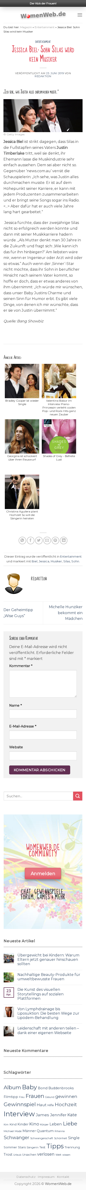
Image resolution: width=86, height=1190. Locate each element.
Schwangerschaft (41, 1138)
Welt (58, 1154)
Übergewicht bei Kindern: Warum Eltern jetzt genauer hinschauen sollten (48, 959)
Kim (6, 1124)
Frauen (34, 1096)
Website (16, 747)
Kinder (22, 1124)
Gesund (49, 1097)
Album (12, 1087)
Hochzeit (66, 1104)
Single (74, 1138)
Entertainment (45, 27)
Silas (66, 561)
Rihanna (60, 1131)
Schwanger (16, 1137)
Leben (56, 1124)
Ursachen (29, 1154)
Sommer (10, 1147)
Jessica (44, 561)
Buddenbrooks (61, 1088)
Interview (19, 1114)
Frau (22, 1097)
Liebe (70, 1123)
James (42, 1114)
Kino (34, 1124)
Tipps (55, 1146)
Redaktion (43, 76)
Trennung (72, 1147)
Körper (44, 1124)
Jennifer (58, 1114)
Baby (29, 1087)
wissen (66, 1154)
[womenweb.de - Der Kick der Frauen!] (43, 14)
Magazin (26, 27)
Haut (42, 1104)
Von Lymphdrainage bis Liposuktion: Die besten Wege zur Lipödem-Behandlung (48, 1013)
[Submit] (77, 796)
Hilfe (50, 1105)
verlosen (46, 1154)
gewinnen (66, 1096)
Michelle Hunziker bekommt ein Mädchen (66, 613)
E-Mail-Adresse (22, 726)
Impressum (46, 1177)
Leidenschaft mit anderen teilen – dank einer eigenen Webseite (48, 1030)
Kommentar (20, 666)
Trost (8, 1154)
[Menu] (80, 14)
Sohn (75, 561)
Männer (29, 1131)
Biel (34, 561)
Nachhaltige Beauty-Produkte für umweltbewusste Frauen (48, 976)
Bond (42, 1088)
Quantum (45, 1131)
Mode (18, 1131)
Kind (13, 1124)
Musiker (56, 561)
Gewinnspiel (20, 1104)
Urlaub (17, 1154)
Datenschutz (26, 1177)
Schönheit (60, 1138)
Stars (22, 1147)
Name (15, 705)
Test (42, 1147)
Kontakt (63, 1177)
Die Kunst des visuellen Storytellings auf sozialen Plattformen (40, 993)
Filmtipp (11, 1097)
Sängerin (33, 1147)
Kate (72, 1114)
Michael (9, 1131)
